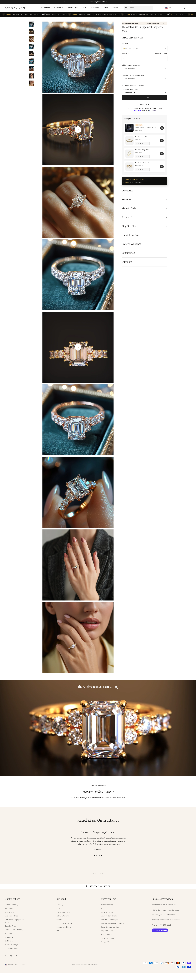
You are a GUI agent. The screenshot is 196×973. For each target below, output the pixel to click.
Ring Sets (8, 933)
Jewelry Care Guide (109, 916)
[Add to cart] (162, 128)
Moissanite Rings (11, 916)
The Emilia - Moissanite (142, 163)
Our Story (59, 905)
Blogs (58, 908)
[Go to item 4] (31, 46)
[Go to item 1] (31, 24)
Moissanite (58, 8)
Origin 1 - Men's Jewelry (14, 930)
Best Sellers (9, 908)
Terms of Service (107, 938)
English (177, 8)
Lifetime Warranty (62, 916)
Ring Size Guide (107, 912)
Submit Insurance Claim (110, 927)
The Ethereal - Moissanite (143, 137)
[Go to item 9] (31, 83)
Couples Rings (10, 926)
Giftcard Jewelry (11, 905)
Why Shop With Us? (63, 912)
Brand (105, 8)
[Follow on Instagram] (11, 956)
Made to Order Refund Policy (112, 923)
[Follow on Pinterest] (17, 956)
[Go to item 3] (31, 39)
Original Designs (11, 948)
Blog (57, 931)
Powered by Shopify (93, 965)
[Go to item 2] (31, 32)
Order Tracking (107, 905)
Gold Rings (9, 941)
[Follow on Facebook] (6, 956)
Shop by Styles (72, 8)
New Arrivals (9, 912)
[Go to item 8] (31, 76)
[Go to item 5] (31, 54)
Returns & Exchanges (109, 920)
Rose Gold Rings (11, 944)
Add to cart (144, 98)
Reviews (59, 920)
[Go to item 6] (31, 61)
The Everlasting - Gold (142, 150)
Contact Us (105, 942)
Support (115, 8)
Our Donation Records (64, 923)
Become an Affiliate (63, 927)
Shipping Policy (107, 931)
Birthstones (94, 8)
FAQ (102, 908)
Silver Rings (9, 937)
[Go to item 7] (31, 68)
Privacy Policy (106, 934)
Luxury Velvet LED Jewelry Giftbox (145, 127)
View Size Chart (161, 54)
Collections (45, 8)
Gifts (84, 8)
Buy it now (144, 104)
